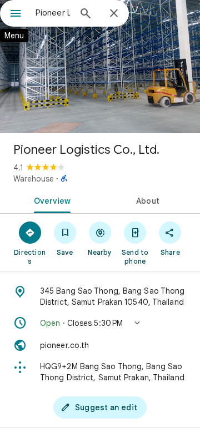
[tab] (50, 200)
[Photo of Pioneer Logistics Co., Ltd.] (100, 66)
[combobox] (53, 12)
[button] (100, 323)
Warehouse (33, 179)
